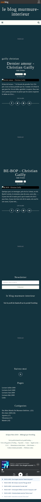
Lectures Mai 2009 (8, 395)
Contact (27, 443)
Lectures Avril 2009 (8, 390)
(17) (6, 415)
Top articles (20, 443)
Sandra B (18, 303)
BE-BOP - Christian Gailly (21, 173)
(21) (17, 410)
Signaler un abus (35, 443)
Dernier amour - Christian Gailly (20, 65)
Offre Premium (30, 445)
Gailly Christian (20, 70)
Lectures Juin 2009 (8, 393)
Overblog (32, 435)
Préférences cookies (28, 448)
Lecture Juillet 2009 (8, 388)
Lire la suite (20, 98)
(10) (6, 420)
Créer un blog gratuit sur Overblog (8, 443)
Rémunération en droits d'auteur (18, 445)
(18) (8, 413)
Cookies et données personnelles (14, 448)
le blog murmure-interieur (20, 11)
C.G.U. (7, 445)
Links (4, 398)
